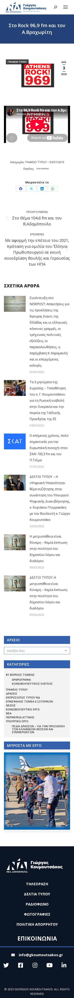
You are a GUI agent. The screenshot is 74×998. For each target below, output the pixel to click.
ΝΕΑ (8, 713)
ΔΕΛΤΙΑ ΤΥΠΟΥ (37, 894)
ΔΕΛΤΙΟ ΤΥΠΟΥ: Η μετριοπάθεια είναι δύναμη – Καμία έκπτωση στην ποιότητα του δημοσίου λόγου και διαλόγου (48, 592)
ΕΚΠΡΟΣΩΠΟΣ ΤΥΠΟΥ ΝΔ (23, 697)
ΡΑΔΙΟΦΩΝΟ (43, 169)
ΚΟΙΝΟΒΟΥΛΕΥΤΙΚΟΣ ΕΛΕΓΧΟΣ (32, 683)
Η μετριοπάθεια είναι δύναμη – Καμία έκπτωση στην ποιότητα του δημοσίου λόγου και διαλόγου (48, 548)
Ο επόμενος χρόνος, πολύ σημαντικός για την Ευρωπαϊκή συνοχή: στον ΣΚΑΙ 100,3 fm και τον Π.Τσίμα (49, 447)
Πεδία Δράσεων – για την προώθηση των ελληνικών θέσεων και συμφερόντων (38, 729)
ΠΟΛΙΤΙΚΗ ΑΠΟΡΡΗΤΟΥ (37, 924)
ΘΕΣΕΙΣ (11, 705)
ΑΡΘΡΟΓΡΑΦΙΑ (21, 679)
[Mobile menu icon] (65, 7)
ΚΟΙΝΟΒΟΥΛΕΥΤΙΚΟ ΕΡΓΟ (23, 709)
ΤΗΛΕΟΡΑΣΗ (37, 884)
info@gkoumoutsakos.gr (41, 954)
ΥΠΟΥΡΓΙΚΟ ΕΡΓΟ (17, 721)
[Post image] (15, 304)
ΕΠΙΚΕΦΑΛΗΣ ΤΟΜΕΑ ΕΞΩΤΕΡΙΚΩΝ (29, 701)
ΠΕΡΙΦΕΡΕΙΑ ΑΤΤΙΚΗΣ (20, 717)
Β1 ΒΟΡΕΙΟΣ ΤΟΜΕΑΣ (20, 674)
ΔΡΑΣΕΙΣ (11, 693)
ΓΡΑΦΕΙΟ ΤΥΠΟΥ (17, 62)
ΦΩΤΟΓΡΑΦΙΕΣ (37, 914)
